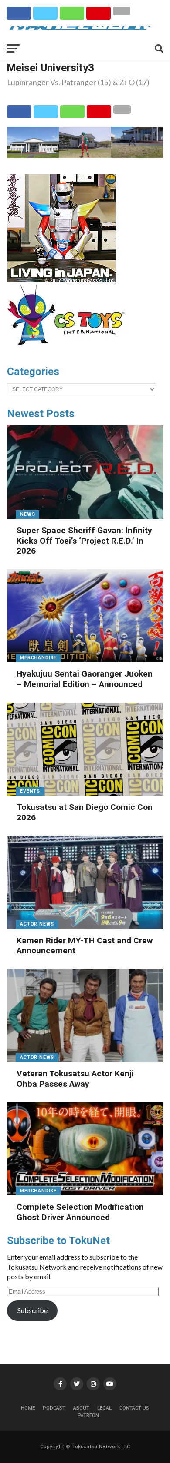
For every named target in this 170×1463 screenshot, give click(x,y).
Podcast (54, 1408)
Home (28, 1408)
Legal (104, 1408)
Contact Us (134, 1408)
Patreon (88, 1415)
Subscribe (32, 1310)
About (81, 1408)
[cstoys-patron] (69, 349)
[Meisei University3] (85, 154)
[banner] (61, 280)
